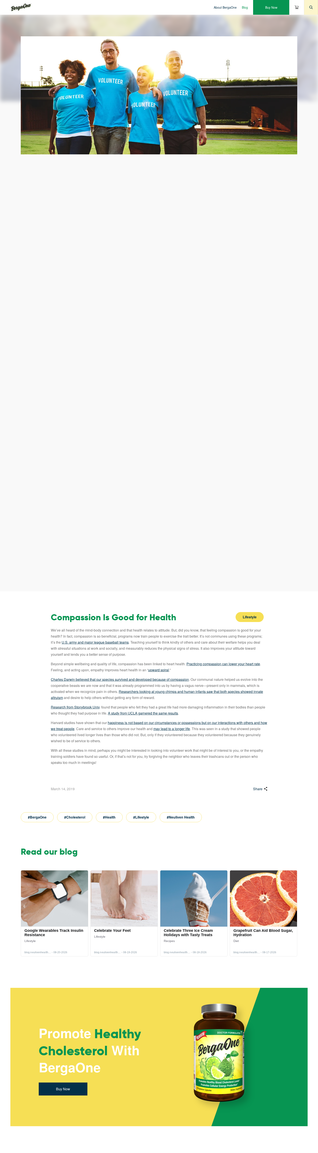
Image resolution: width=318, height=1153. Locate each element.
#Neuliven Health (181, 817)
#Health (109, 817)
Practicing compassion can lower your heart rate (223, 663)
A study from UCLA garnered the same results (143, 713)
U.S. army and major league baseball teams (95, 642)
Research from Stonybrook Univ (75, 707)
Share (257, 788)
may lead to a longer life (171, 728)
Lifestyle (250, 616)
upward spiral (158, 669)
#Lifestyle (141, 817)
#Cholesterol (74, 817)
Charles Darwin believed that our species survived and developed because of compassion (120, 679)
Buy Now (271, 7)
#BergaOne (37, 817)
